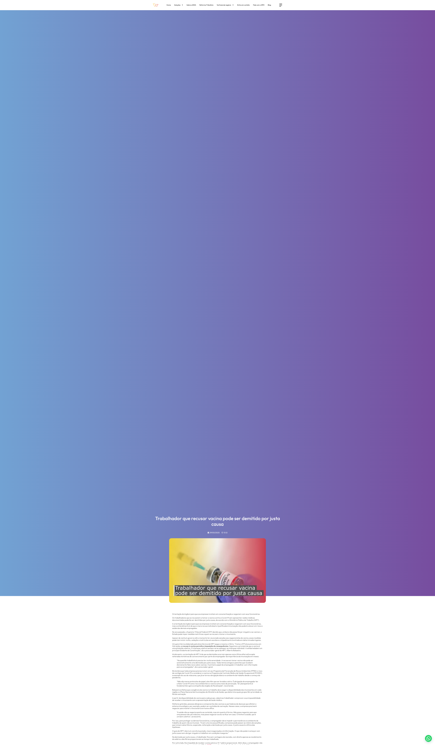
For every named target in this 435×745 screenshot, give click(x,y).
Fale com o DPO (258, 5)
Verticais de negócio (224, 5)
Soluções (177, 5)
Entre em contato (243, 5)
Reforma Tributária (206, 5)
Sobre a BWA (191, 5)
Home (169, 5)
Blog (269, 5)
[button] (428, 738)
